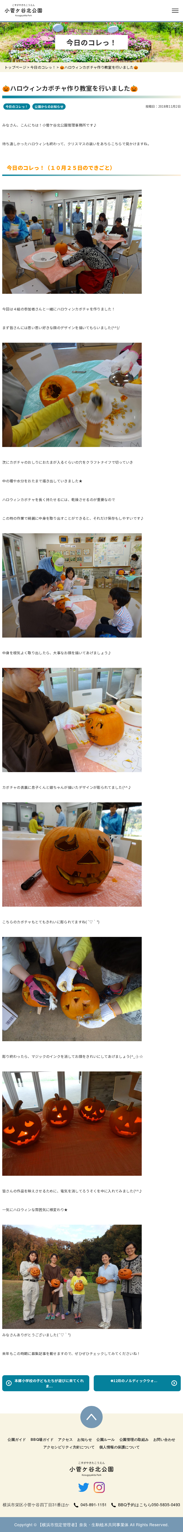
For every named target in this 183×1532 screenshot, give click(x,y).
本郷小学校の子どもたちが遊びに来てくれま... (49, 1383)
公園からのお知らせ (49, 106)
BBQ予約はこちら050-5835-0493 (149, 1504)
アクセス (65, 1439)
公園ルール (105, 1439)
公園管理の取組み (134, 1439)
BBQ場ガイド (42, 1439)
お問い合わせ (164, 1439)
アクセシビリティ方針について (69, 1446)
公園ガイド (17, 1439)
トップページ (15, 67)
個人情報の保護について (119, 1446)
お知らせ (84, 1439)
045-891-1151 (94, 1504)
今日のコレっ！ (43, 67)
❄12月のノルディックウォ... (133, 1380)
